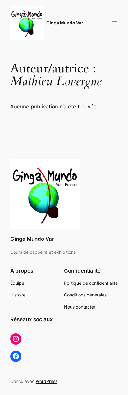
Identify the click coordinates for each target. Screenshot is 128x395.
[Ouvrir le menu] (114, 23)
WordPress (46, 381)
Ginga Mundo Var (64, 22)
